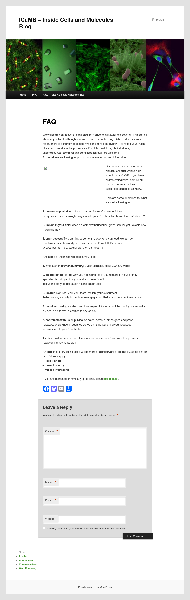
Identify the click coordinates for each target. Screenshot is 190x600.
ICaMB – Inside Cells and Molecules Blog (66, 22)
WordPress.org (27, 568)
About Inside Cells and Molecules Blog (63, 94)
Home (23, 94)
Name (50, 482)
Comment (51, 431)
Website (49, 518)
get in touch (111, 379)
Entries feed (26, 560)
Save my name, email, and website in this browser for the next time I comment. (87, 528)
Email (50, 500)
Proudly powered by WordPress (95, 587)
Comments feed (28, 564)
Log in (23, 556)
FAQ (34, 94)
